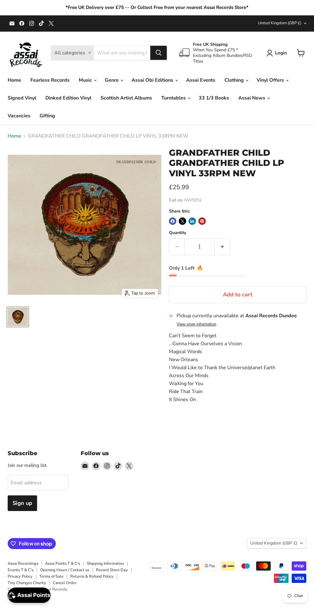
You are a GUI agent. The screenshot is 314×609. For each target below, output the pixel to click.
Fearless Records (50, 80)
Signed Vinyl (22, 98)
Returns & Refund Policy (91, 576)
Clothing (234, 80)
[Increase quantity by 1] (222, 246)
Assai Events (200, 80)
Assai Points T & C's (62, 563)
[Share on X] (182, 221)
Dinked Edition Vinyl (68, 98)
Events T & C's (20, 570)
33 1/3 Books (214, 98)
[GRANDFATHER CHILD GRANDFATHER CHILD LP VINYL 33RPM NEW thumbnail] (18, 317)
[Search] (158, 53)
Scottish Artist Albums (126, 98)
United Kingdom (279, 23)
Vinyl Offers (271, 80)
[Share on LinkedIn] (192, 221)
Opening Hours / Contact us (64, 570)
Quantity (177, 232)
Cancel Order (65, 583)
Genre (112, 80)
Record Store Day (112, 570)
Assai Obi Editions (153, 80)
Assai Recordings (23, 563)
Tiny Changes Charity (27, 583)
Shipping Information (105, 563)
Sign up (22, 503)
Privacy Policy (20, 576)
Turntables (174, 98)
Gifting (47, 115)
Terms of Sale (51, 576)
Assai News (252, 98)
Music (86, 80)
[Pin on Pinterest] (202, 221)
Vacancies (19, 115)
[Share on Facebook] (172, 221)
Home (14, 80)
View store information (196, 324)
